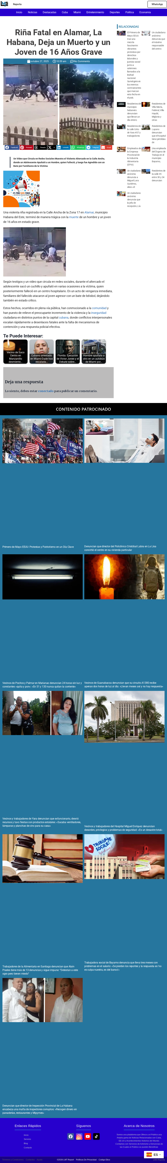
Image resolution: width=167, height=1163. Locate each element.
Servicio (27, 1139)
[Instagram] (79, 1136)
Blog (26, 1143)
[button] (12, 147)
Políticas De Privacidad (86, 1160)
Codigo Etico (104, 1160)
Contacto (28, 1148)
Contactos (30, 1160)
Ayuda (39, 1160)
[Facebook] (70, 1136)
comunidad (99, 308)
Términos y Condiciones (13, 1160)
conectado (45, 391)
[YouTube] (87, 1136)
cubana (63, 317)
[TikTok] (96, 1136)
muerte (74, 217)
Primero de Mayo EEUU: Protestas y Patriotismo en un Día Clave (38, 546)
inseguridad (98, 312)
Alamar (89, 212)
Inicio (26, 1135)
